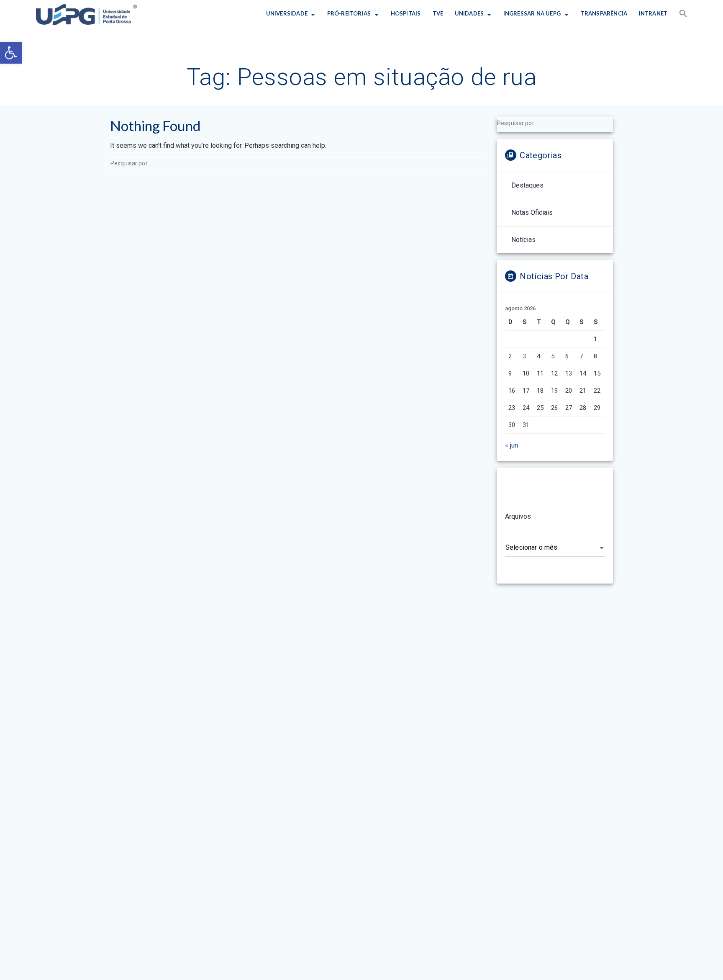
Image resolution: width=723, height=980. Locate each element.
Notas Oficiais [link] (532, 212)
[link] (11, 53)
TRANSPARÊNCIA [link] (604, 13)
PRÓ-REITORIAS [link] (349, 13)
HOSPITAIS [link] (406, 13)
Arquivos (518, 516)
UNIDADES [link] (469, 13)
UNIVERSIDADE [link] (286, 13)
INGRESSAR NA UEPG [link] (532, 13)
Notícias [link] (523, 240)
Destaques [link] (527, 185)
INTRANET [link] (653, 13)
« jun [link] (511, 445)
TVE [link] (437, 13)
